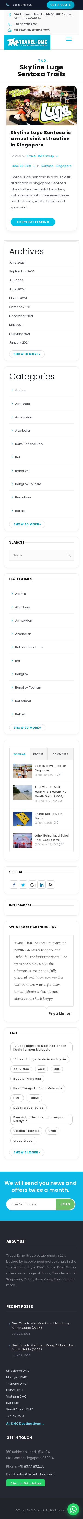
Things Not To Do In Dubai (48, 816)
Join (65, 1204)
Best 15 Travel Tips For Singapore (50, 768)
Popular (19, 754)
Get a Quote (60, 4)
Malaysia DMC (16, 1377)
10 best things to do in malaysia (39, 1059)
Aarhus (20, 390)
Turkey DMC (15, 1416)
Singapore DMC (18, 1370)
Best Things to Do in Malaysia (37, 1088)
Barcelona (23, 497)
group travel (23, 1140)
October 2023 (19, 307)
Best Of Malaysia (27, 1079)
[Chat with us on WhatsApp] (73, 1509)
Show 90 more (26, 524)
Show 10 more (26, 354)
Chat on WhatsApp (25, 1483)
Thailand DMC (16, 1383)
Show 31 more (26, 1152)
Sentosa (47, 166)
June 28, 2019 (21, 166)
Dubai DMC (14, 1390)
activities (21, 1069)
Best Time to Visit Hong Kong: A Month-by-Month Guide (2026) (43, 1347)
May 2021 (16, 325)
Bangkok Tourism (28, 484)
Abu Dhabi (23, 404)
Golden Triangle (26, 1131)
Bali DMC (12, 1403)
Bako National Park (29, 444)
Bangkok (21, 470)
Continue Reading (33, 222)
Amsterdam (24, 417)
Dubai (34, 1098)
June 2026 (17, 262)
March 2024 (18, 298)
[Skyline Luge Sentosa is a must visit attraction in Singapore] (41, 105)
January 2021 (19, 342)
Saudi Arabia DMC (19, 1409)
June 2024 (17, 289)
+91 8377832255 (23, 4)
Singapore (64, 166)
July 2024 (16, 280)
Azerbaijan (23, 430)
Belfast (20, 511)
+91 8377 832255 (31, 1466)
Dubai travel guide (28, 1108)
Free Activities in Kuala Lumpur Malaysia (38, 1119)
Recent (38, 754)
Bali (18, 457)
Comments (60, 754)
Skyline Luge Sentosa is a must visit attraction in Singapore (41, 138)
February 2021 (19, 334)
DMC (17, 1098)
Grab (52, 1131)
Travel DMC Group (40, 156)
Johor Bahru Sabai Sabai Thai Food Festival (52, 837)
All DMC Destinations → (25, 1423)
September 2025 (22, 271)
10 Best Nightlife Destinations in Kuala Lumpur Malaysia (39, 1047)
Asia (41, 1069)
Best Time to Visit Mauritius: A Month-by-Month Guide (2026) (51, 791)
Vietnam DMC (16, 1396)
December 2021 (21, 316)
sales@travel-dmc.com (35, 1474)
